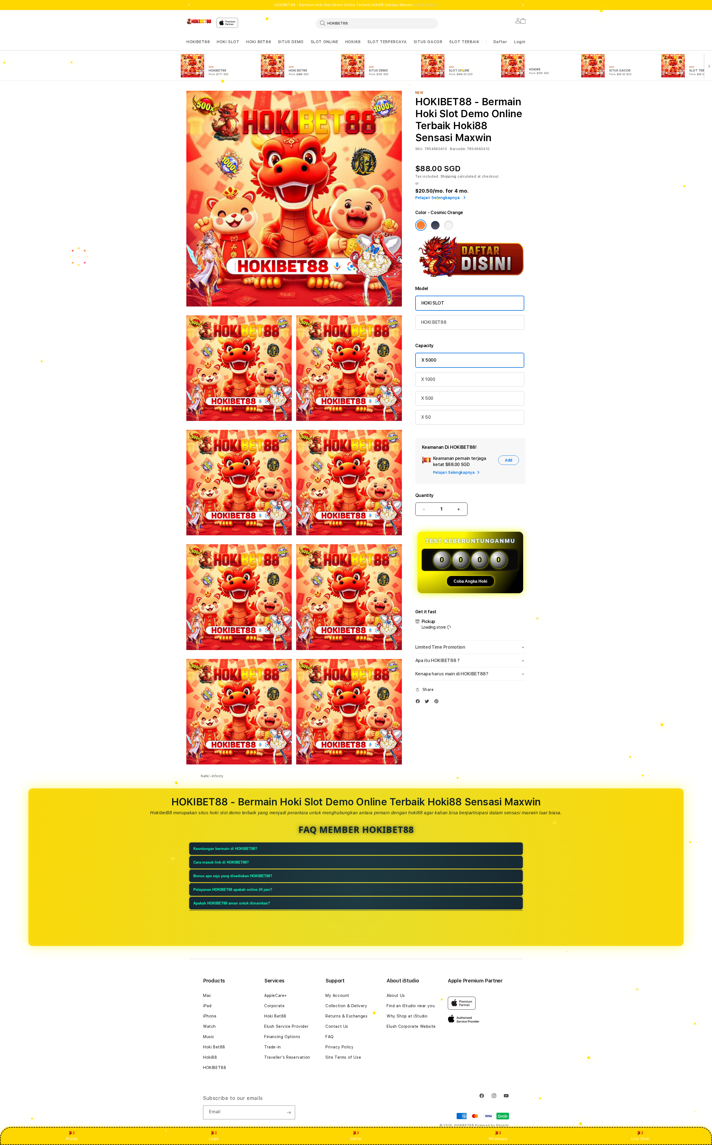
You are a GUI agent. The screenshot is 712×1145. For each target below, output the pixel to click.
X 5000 (428, 360)
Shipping (449, 176)
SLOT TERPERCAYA (387, 42)
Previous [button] (189, 5)
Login (214, 1138)
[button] (198, 42)
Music (208, 1036)
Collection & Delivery (346, 1006)
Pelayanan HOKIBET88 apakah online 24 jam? (232, 889)
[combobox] (377, 23)
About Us (396, 995)
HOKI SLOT (228, 42)
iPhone (210, 1016)
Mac (207, 995)
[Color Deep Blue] (435, 225)
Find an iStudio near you (411, 1006)
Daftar (356, 1138)
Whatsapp (498, 1138)
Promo (72, 1138)
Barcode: (458, 149)
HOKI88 (353, 42)
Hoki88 (210, 1057)
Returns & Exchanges (346, 1016)
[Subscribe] (289, 1112)
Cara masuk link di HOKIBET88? (221, 862)
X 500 (427, 398)
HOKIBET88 (198, 42)
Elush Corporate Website (411, 1026)
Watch (209, 1026)
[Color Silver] (448, 225)
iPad (207, 1006)
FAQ (329, 1036)
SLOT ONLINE (324, 42)
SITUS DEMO (291, 42)
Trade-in (272, 1047)
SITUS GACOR (428, 42)
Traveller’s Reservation (287, 1057)
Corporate (274, 1006)
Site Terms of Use (343, 1057)
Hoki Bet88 (214, 1047)
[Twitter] (428, 702)
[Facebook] (419, 702)
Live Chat (640, 1138)
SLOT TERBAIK (464, 42)
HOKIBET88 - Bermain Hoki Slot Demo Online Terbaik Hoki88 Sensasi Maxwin (356, 5)
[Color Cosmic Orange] (420, 225)
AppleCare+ (275, 995)
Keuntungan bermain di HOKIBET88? (225, 849)
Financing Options (282, 1036)
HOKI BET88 (258, 42)
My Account (337, 995)
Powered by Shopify (492, 1125)
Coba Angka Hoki (470, 581)
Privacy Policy (339, 1047)
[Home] (199, 21)
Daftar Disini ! (425, 5)
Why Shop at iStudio (407, 1016)
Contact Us (336, 1026)
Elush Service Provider (286, 1026)
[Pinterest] (438, 702)
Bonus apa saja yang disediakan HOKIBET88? (232, 876)
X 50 (426, 417)
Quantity (424, 495)
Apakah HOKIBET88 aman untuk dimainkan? (231, 903)
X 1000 (428, 379)
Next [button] (523, 5)
